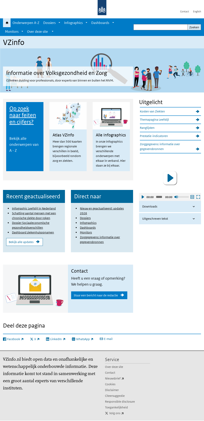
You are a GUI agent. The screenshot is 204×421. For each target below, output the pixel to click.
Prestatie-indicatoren (154, 136)
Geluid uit (176, 197)
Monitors (12, 31)
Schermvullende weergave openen (198, 197)
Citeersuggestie (115, 396)
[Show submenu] (59, 22)
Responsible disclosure (120, 401)
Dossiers (49, 23)
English (197, 11)
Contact (184, 11)
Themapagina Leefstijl (154, 119)
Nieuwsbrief (123, 378)
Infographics (73, 23)
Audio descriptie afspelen (192, 197)
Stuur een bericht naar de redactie (96, 295)
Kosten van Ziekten (152, 111)
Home (7, 22)
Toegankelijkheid (116, 407)
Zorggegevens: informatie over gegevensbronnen (160, 146)
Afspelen (143, 197)
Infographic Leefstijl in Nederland (34, 208)
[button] (170, 178)
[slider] (184, 196)
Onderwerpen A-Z (26, 23)
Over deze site (114, 367)
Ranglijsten (147, 128)
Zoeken (194, 27)
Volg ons (125, 413)
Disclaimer (112, 390)
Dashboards (100, 23)
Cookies (110, 384)
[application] (170, 178)
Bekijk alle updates (21, 242)
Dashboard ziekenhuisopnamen (33, 232)
